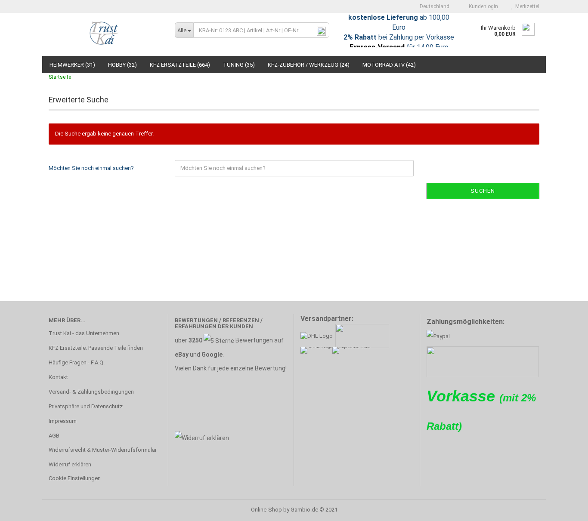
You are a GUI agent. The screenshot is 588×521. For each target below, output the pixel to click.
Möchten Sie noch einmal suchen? (91, 168)
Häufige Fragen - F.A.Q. (77, 362)
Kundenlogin (482, 6)
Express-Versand (377, 47)
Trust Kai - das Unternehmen (84, 333)
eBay (182, 354)
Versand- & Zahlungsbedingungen (91, 391)
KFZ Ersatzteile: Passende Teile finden (96, 348)
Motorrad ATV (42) (389, 65)
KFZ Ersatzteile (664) (180, 65)
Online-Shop (266, 509)
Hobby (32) (122, 65)
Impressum (63, 421)
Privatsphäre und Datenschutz (86, 406)
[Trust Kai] (105, 34)
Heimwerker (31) (72, 65)
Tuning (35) (239, 65)
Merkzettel (526, 6)
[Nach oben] (564, 508)
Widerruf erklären (70, 464)
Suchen (482, 191)
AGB (54, 435)
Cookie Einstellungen (75, 478)
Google (212, 354)
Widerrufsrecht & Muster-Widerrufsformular (103, 450)
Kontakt (58, 377)
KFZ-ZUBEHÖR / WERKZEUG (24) (309, 65)
